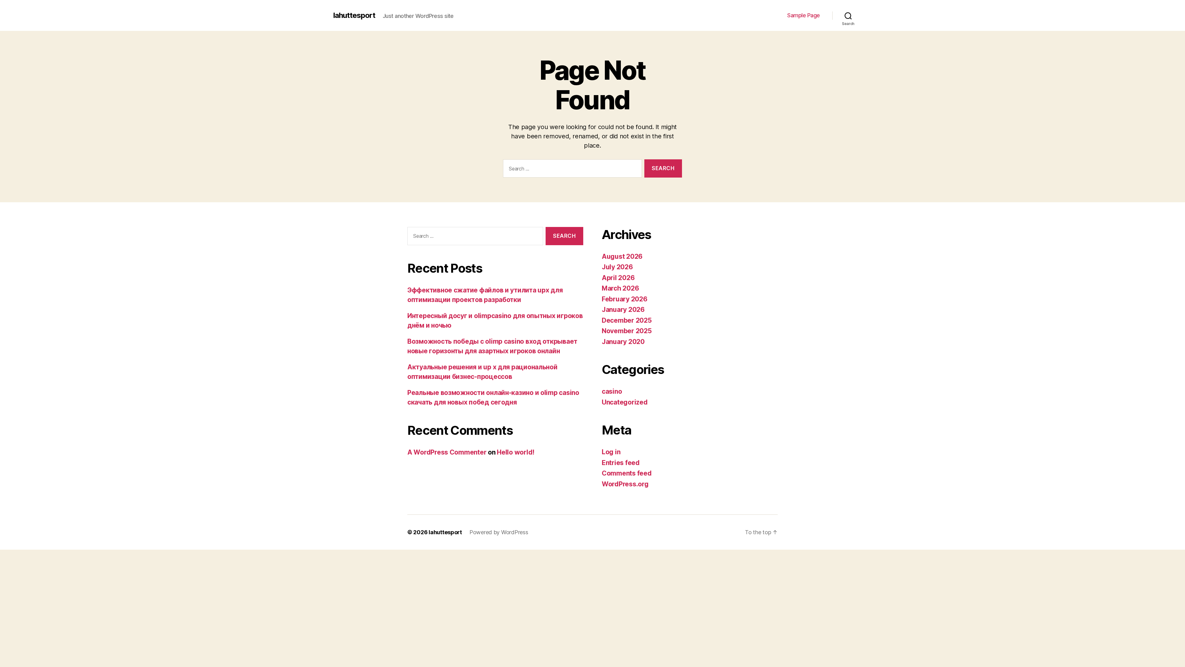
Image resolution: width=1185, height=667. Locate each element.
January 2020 (623, 342)
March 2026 (620, 288)
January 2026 (623, 309)
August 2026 (622, 256)
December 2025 (627, 320)
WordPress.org (625, 484)
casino (612, 391)
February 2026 (624, 299)
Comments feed (627, 473)
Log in (611, 452)
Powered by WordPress (498, 532)
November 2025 (627, 331)
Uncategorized (625, 402)
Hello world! (515, 452)
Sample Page (803, 15)
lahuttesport (354, 15)
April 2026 (618, 278)
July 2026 (617, 267)
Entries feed (621, 463)
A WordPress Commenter (446, 452)
